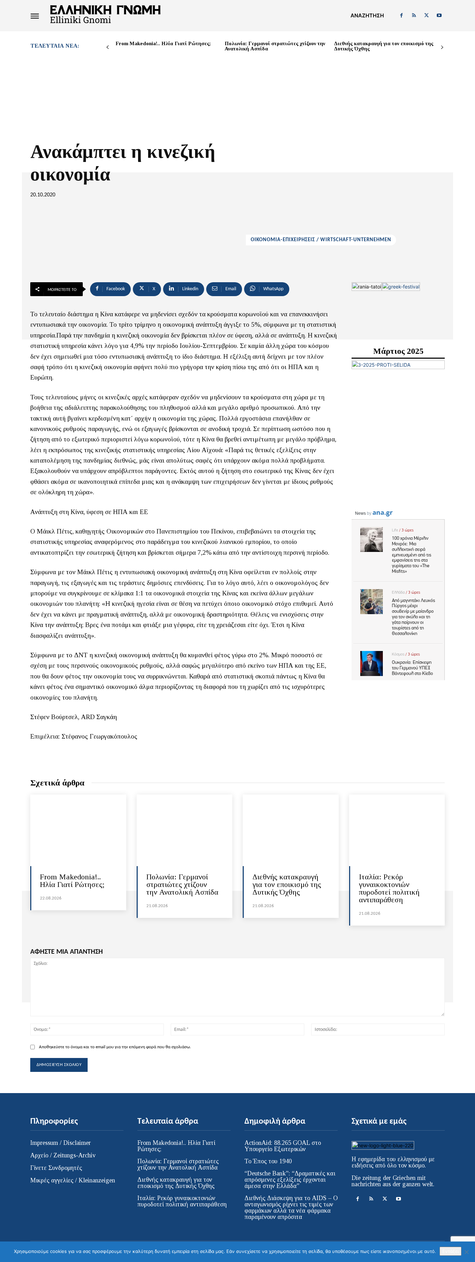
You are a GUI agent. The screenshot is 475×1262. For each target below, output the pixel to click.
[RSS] (413, 15)
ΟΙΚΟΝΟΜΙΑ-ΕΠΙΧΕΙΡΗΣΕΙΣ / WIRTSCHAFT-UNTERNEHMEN (321, 240)
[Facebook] (401, 15)
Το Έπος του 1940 (268, 1161)
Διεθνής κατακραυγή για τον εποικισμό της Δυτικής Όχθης (383, 46)
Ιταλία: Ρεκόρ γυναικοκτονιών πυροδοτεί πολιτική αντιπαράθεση (389, 888)
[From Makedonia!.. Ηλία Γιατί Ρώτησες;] (78, 830)
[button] (367, 15)
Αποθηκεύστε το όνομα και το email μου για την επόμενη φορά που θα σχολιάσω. (115, 1047)
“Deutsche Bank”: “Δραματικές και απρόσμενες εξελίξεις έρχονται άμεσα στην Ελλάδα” (289, 1179)
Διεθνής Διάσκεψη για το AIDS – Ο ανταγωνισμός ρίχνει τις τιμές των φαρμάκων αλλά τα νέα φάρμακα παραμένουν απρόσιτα (291, 1207)
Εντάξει (450, 1251)
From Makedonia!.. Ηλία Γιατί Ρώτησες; (163, 43)
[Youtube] (439, 15)
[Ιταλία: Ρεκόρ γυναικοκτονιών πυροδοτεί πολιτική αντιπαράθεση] (397, 830)
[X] (426, 15)
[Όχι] (466, 1251)
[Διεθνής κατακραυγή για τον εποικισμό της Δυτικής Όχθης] (291, 830)
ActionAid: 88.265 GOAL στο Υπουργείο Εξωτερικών (282, 1146)
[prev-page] (107, 47)
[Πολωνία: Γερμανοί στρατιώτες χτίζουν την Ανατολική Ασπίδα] (185, 830)
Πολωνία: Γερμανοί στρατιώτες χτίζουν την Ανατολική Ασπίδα (275, 46)
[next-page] (442, 47)
